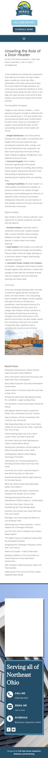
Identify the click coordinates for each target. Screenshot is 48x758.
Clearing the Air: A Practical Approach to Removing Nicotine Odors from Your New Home (22, 464)
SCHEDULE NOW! (24, 29)
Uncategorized (11, 65)
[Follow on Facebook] (9, 730)
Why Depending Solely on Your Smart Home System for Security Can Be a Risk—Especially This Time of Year (23, 427)
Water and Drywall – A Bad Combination (21, 551)
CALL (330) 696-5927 (24, 22)
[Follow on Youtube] (14, 730)
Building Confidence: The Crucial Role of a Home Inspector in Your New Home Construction (22, 558)
